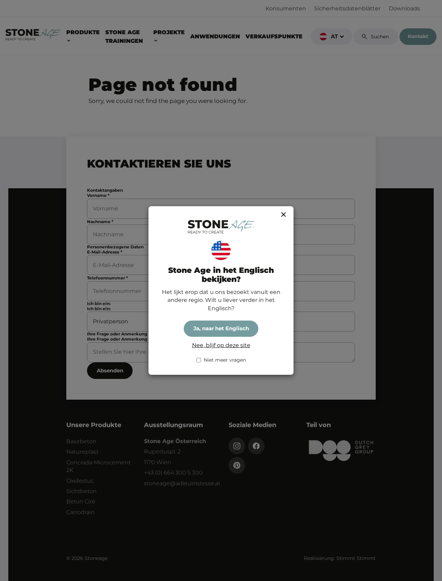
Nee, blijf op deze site (221, 345)
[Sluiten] (283, 214)
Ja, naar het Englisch (221, 328)
